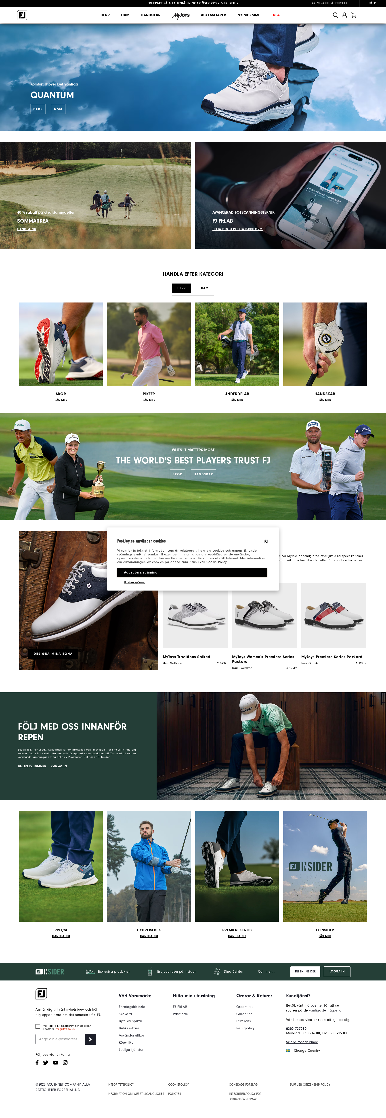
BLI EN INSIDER (305, 971)
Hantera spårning (134, 582)
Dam (125, 15)
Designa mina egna (53, 654)
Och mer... (266, 972)
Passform (180, 1014)
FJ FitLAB (180, 1007)
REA (276, 15)
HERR (38, 109)
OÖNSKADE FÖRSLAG (243, 1085)
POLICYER (174, 1094)
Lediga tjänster (131, 1050)
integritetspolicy (65, 1028)
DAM (58, 109)
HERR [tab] (181, 288)
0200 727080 (296, 1029)
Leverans (243, 1021)
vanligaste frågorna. (325, 1010)
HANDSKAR (203, 474)
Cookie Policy (216, 562)
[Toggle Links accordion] (135, 995)
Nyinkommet (249, 15)
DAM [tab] (205, 288)
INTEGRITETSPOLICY (120, 1085)
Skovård (125, 1014)
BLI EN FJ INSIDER (32, 766)
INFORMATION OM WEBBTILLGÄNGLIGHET (135, 1094)
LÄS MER (61, 400)
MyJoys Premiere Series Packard (332, 657)
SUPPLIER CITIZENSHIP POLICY (310, 1085)
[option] (193, 624)
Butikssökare (129, 1028)
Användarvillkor (131, 1035)
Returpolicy (245, 1028)
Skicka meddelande (302, 1042)
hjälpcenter (313, 1005)
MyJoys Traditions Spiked (186, 657)
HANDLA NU (26, 229)
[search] (335, 15)
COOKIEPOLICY (178, 1085)
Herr (105, 15)
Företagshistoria (132, 1007)
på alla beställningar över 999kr (184, 3)
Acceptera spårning (140, 572)
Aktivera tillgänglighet (329, 3)
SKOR (177, 474)
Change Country (307, 1051)
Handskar (151, 15)
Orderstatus (246, 1007)
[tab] (353, 15)
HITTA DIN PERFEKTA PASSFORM (237, 229)
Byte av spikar (130, 1021)
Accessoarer (213, 15)
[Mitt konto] (344, 15)
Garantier (244, 1014)
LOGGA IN (59, 766)
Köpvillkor (127, 1043)
